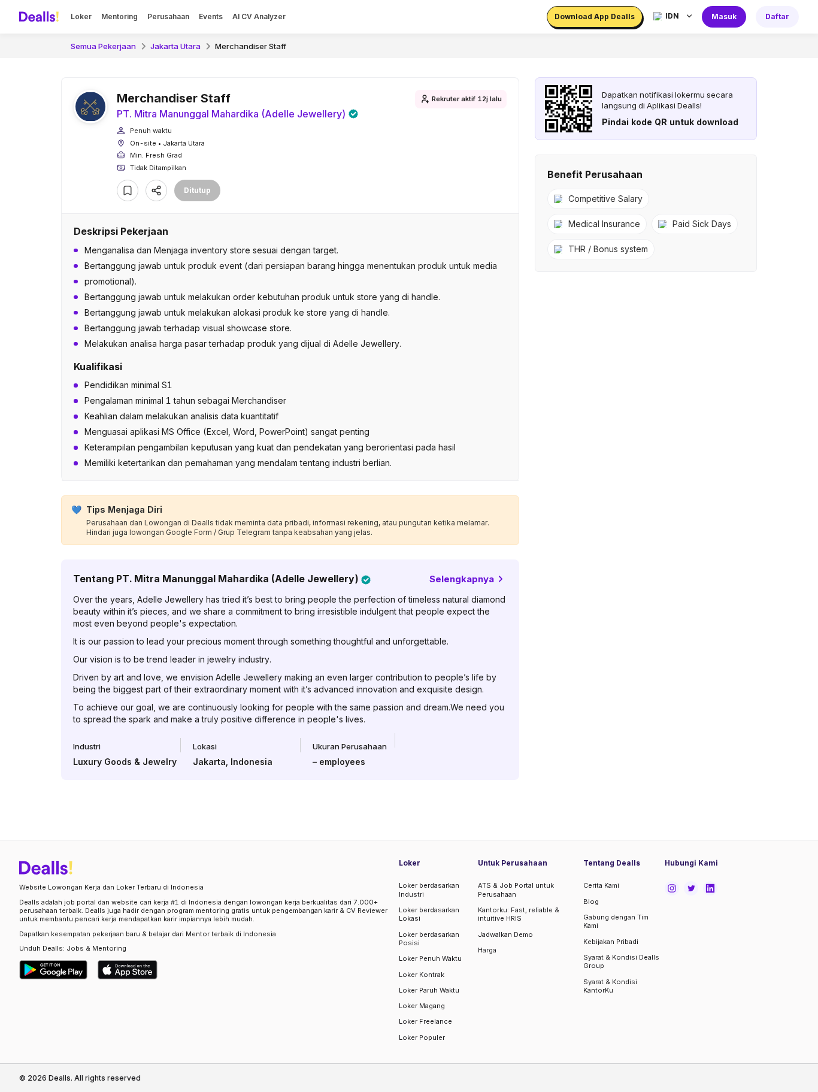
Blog (591, 901)
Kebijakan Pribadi (610, 941)
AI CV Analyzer (259, 16)
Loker (81, 16)
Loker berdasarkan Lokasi (429, 914)
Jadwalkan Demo (505, 934)
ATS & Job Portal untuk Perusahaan (516, 889)
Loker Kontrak (421, 974)
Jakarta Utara (175, 46)
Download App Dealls (595, 16)
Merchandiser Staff (250, 46)
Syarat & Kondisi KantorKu (610, 986)
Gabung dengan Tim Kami (616, 921)
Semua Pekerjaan (103, 46)
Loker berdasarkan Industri (429, 889)
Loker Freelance (425, 1021)
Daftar (777, 16)
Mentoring (119, 16)
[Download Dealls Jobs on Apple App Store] (127, 969)
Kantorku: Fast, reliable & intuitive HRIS (518, 914)
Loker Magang (422, 1006)
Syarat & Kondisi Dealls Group (621, 961)
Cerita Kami (601, 885)
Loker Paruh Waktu (429, 990)
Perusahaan (168, 16)
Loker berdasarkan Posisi (429, 938)
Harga (487, 950)
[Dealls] (40, 17)
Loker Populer (422, 1037)
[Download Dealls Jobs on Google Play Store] (53, 969)
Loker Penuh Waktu (430, 958)
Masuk (724, 16)
